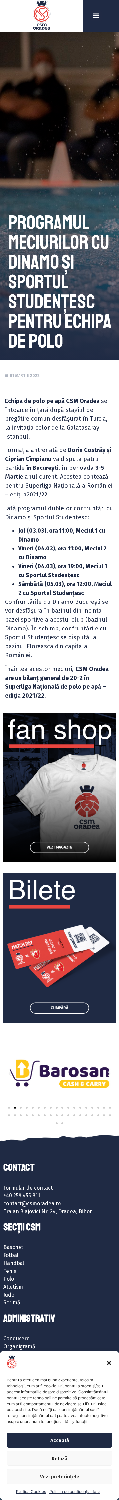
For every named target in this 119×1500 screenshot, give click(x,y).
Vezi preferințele (59, 1477)
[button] (109, 1363)
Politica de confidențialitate (74, 1491)
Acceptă (59, 1440)
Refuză (59, 1458)
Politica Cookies (31, 1491)
